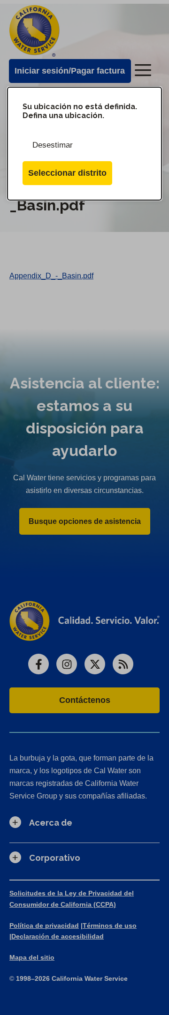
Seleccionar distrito (67, 173)
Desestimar (52, 145)
